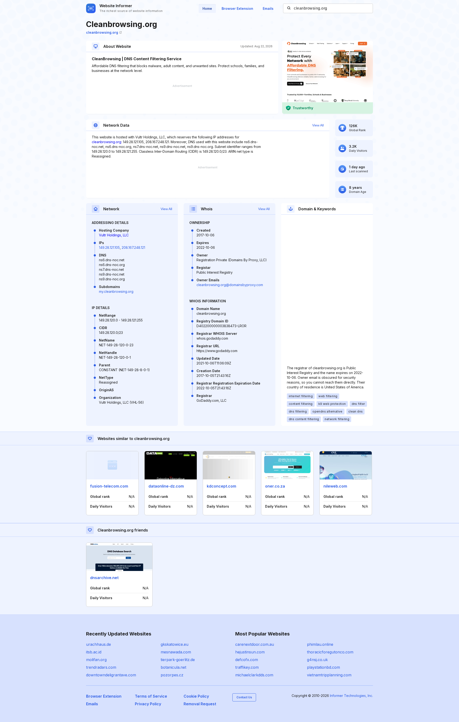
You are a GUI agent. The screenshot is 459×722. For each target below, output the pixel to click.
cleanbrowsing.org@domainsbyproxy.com (230, 285)
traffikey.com (247, 667)
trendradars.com (101, 667)
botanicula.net (173, 667)
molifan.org (96, 659)
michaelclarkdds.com (254, 675)
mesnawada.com (176, 652)
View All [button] (318, 125)
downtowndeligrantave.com (111, 675)
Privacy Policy (148, 703)
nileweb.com (335, 486)
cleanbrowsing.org (102, 32)
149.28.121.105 (109, 247)
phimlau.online (320, 644)
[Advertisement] (182, 99)
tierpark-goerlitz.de (178, 659)
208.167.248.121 (133, 247)
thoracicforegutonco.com (330, 652)
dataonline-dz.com (166, 486)
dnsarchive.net (104, 577)
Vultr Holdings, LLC (114, 235)
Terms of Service (151, 696)
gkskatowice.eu (174, 644)
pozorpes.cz (172, 675)
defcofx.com (246, 659)
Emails (268, 8)
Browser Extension (237, 8)
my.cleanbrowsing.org (116, 291)
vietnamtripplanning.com (329, 675)
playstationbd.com (323, 667)
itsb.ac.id (93, 652)
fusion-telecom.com (109, 486)
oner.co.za (275, 486)
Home (207, 8)
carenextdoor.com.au (254, 644)
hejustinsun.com (250, 652)
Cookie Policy (196, 696)
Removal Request (200, 703)
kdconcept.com (221, 486)
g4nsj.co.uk (317, 659)
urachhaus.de (98, 644)
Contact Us (244, 697)
